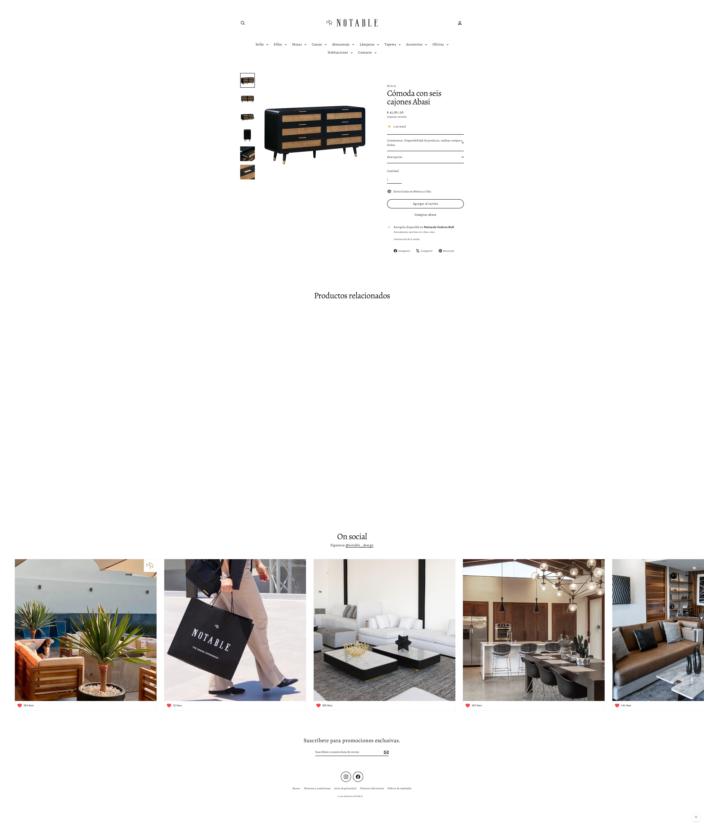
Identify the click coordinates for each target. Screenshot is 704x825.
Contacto (365, 52)
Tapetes (390, 44)
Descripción (394, 157)
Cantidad (393, 171)
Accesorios (414, 44)
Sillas (278, 44)
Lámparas (367, 44)
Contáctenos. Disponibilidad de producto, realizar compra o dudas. (425, 143)
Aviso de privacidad (345, 788)
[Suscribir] (386, 752)
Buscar (296, 788)
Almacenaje (341, 44)
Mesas (297, 44)
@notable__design (359, 545)
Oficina (438, 44)
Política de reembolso (399, 788)
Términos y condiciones (317, 788)
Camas (317, 44)
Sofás (260, 44)
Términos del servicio (372, 788)
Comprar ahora (425, 214)
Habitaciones (338, 52)
